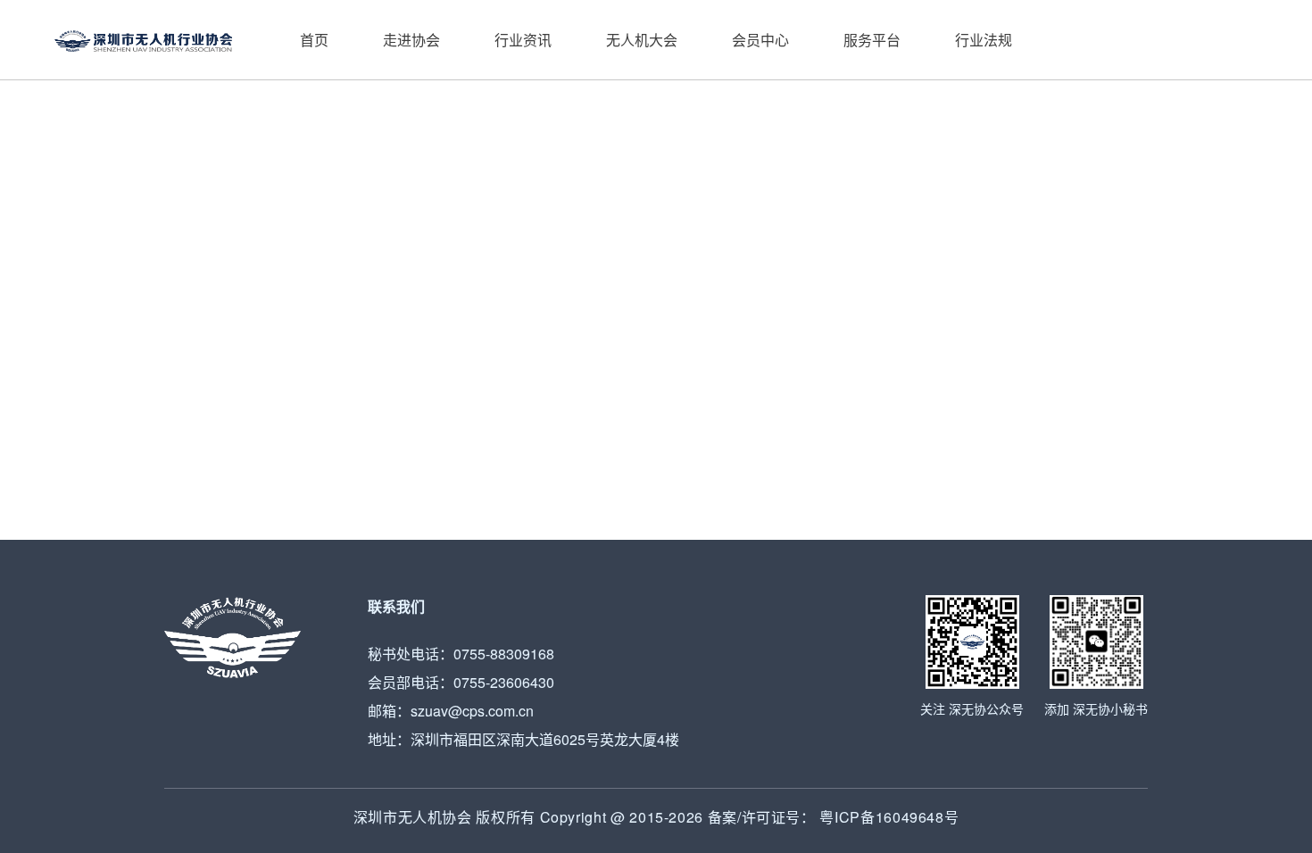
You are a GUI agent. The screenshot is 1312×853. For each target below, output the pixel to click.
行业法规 (983, 39)
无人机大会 (641, 39)
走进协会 (411, 39)
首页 (314, 39)
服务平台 (872, 39)
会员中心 (760, 39)
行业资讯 (523, 39)
